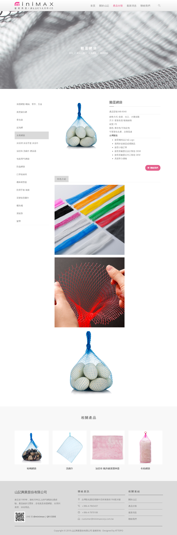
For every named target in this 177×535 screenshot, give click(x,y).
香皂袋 (20, 120)
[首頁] (34, 5)
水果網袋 (92, 53)
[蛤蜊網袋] (32, 448)
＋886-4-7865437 (90, 506)
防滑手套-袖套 (23, 190)
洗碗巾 (69, 468)
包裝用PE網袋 (23, 159)
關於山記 (104, 5)
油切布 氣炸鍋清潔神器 (107, 468)
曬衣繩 (20, 205)
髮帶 (19, 221)
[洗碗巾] (70, 448)
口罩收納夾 (22, 174)
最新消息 (132, 5)
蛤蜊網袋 (31, 468)
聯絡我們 (145, 5)
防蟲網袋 (21, 166)
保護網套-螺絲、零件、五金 (29, 104)
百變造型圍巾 (23, 198)
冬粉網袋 (145, 468)
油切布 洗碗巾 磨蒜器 (26, 151)
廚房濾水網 (22, 112)
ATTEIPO (119, 530)
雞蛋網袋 (104, 53)
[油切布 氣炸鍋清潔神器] (107, 448)
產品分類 (118, 5)
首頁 (92, 5)
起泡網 (20, 127)
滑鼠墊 (20, 213)
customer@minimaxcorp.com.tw (98, 519)
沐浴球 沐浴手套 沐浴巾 (27, 143)
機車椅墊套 (22, 182)
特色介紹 (61, 179)
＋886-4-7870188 (90, 512)
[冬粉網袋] (145, 448)
